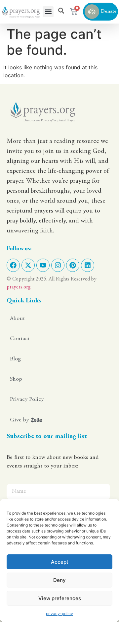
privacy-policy (59, 613)
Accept (59, 562)
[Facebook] (13, 265)
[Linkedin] (87, 265)
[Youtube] (43, 265)
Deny (59, 580)
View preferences (59, 598)
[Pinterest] (72, 265)
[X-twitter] (28, 265)
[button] (48, 11)
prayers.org (19, 287)
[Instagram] (57, 265)
